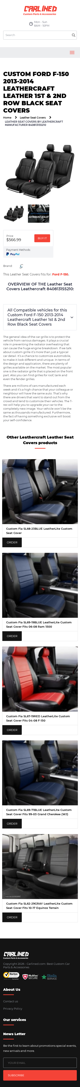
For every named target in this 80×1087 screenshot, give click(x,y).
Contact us (10, 1001)
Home (7, 117)
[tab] (14, 213)
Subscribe (16, 1075)
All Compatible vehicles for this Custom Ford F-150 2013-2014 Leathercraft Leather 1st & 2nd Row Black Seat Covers (37, 317)
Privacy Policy (12, 1008)
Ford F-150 (60, 274)
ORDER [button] (12, 542)
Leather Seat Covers (33, 117)
